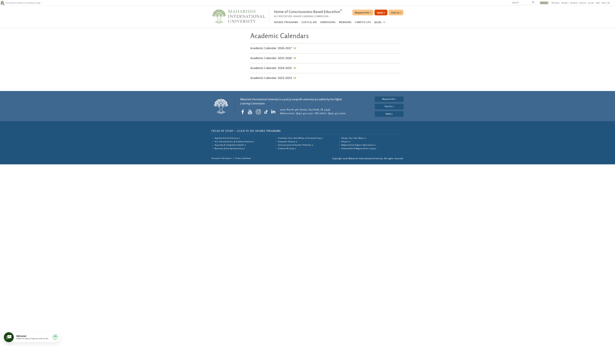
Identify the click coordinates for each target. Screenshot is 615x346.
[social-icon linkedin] (274, 111)
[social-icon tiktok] (266, 111)
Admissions (328, 22)
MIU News (556, 3)
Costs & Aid (309, 22)
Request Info (363, 12)
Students (574, 3)
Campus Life (363, 22)
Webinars (345, 22)
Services (582, 3)
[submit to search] (534, 2)
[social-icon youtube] (251, 111)
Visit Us (396, 12)
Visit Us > (389, 106)
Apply (389, 114)
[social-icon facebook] (243, 111)
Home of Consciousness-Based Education (308, 11)
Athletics (565, 3)
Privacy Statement (243, 158)
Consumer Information (221, 158)
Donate (544, 3)
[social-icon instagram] (259, 111)
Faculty (591, 3)
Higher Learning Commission (310, 16)
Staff (597, 3)
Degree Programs (286, 22)
